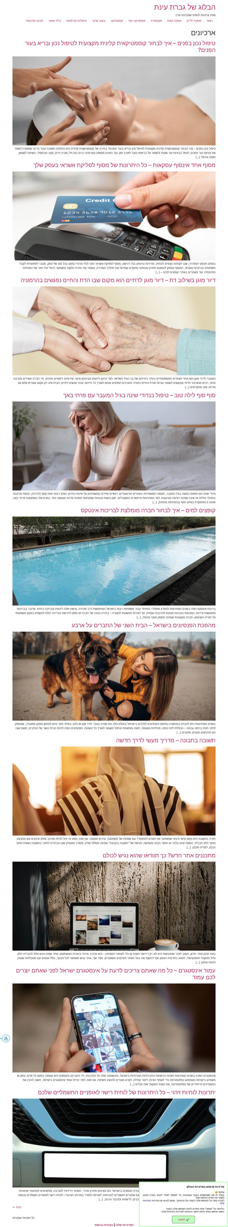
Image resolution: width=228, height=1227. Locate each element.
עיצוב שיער (98, 20)
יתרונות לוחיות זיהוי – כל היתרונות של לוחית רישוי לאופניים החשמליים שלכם (127, 1092)
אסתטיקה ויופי (136, 20)
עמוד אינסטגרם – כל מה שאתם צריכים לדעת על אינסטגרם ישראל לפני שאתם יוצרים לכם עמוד (116, 974)
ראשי (210, 20)
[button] (5, 1038)
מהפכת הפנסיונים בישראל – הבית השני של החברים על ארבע (144, 625)
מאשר (183, 1219)
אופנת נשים (174, 20)
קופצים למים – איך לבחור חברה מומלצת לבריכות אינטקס (148, 510)
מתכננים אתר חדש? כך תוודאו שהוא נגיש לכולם (159, 855)
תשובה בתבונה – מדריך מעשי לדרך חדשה (166, 740)
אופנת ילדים (194, 20)
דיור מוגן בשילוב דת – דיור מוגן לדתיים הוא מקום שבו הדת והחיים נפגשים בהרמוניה (118, 280)
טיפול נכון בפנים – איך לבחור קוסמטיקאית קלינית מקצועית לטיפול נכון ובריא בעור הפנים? (120, 46)
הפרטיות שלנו (125, 1225)
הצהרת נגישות (104, 1225)
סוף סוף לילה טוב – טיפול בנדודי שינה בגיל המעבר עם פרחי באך (139, 395)
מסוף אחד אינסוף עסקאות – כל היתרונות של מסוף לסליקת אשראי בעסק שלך (124, 165)
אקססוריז (156, 20)
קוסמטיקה (117, 20)
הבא (16, 1207)
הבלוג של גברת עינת (185, 7)
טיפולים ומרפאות (76, 20)
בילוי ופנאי (55, 20)
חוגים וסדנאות (34, 20)
